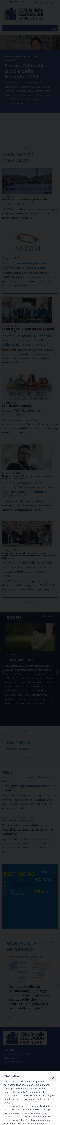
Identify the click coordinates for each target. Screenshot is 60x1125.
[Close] (53, 1078)
